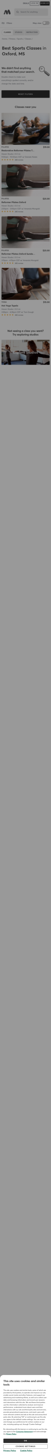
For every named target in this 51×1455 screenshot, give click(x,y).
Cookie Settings (25, 1446)
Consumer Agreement (24, 1432)
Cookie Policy (26, 1451)
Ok (25, 1441)
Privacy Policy (11, 1434)
